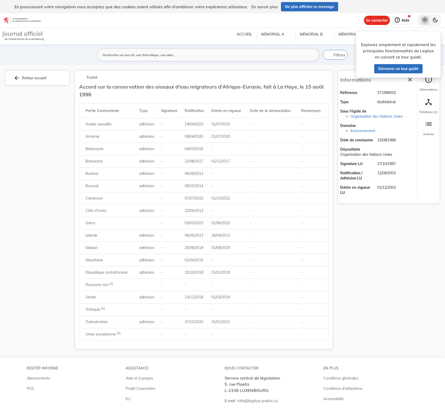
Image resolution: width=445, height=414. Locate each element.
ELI (128, 398)
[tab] (429, 84)
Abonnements (38, 378)
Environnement (362, 130)
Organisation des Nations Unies (376, 116)
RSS (30, 388)
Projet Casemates (140, 388)
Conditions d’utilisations (342, 388)
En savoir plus (264, 6)
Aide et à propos (139, 378)
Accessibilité (333, 398)
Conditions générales (340, 378)
